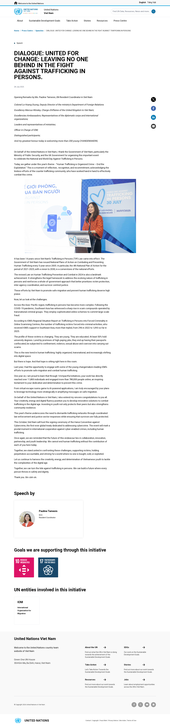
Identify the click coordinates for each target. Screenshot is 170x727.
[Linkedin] (153, 117)
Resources (90, 679)
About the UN (91, 647)
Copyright (95, 720)
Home (16, 31)
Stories (127, 665)
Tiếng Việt (151, 2)
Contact (88, 720)
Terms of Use (131, 720)
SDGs (126, 647)
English (142, 2)
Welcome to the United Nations (31, 3)
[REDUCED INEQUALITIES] (24, 567)
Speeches (39, 31)
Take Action (90, 665)
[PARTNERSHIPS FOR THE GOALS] (48, 567)
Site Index (122, 720)
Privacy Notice (113, 720)
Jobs (126, 679)
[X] (153, 99)
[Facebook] (153, 108)
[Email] (153, 126)
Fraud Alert (103, 720)
